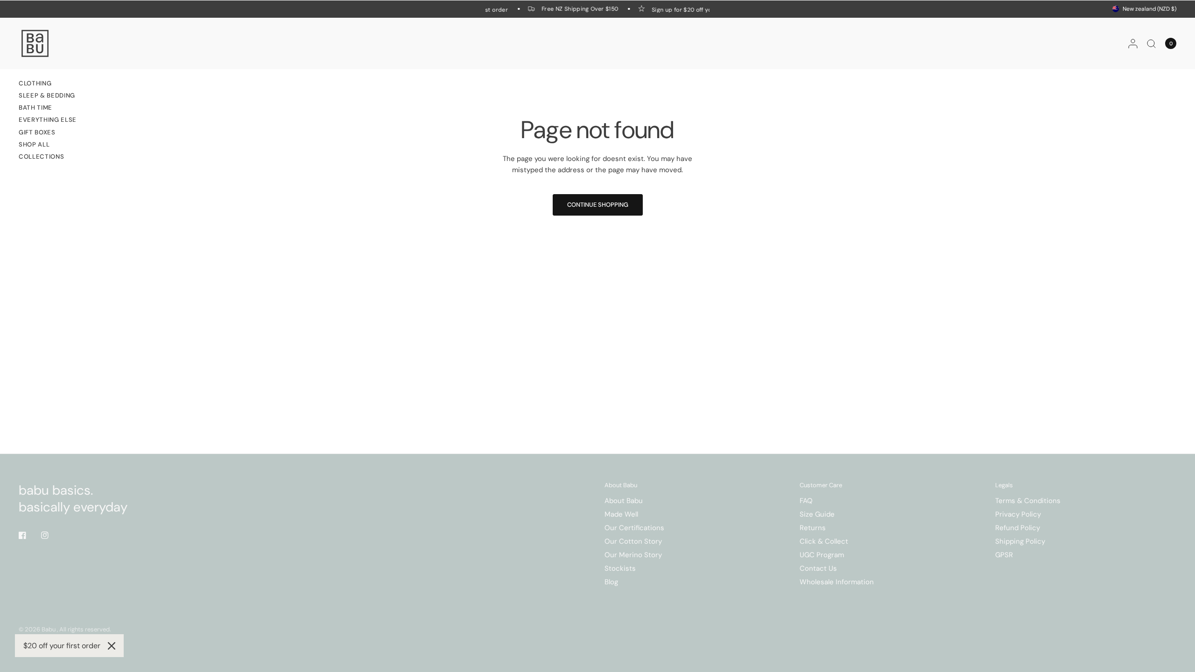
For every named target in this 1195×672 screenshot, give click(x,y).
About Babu (621, 485)
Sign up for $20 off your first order (697, 9)
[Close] (111, 646)
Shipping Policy (1020, 541)
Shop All (34, 144)
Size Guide (817, 514)
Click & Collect (824, 541)
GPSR (1004, 555)
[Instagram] (51, 535)
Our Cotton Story (633, 541)
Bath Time (35, 108)
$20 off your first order (61, 646)
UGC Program (822, 555)
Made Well (621, 514)
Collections (41, 157)
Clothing (35, 83)
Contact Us (818, 568)
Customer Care (821, 485)
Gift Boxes (37, 132)
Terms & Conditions (1028, 500)
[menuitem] (48, 84)
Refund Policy (1017, 527)
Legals (1004, 485)
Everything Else (48, 120)
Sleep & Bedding (47, 95)
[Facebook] (29, 535)
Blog (611, 582)
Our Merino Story (633, 555)
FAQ (806, 500)
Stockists (620, 568)
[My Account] (1133, 43)
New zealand (1149, 9)
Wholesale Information (837, 582)
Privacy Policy (1018, 514)
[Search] (1151, 43)
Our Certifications (634, 527)
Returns (813, 527)
